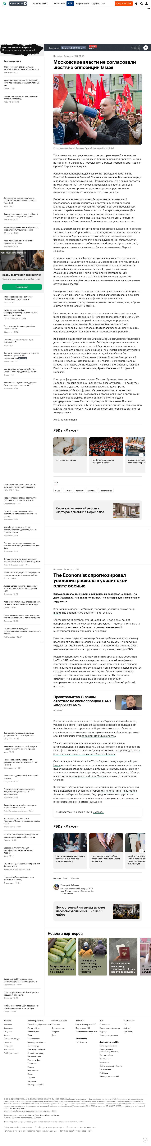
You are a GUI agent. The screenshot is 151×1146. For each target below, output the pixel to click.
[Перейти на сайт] (22, 50)
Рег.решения (105, 1058)
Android (126, 1028)
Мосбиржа (29, 1115)
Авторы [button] (57, 877)
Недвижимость (10, 767)
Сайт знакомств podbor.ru (111, 1065)
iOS (125, 1024)
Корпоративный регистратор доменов (109, 1050)
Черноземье (33, 1070)
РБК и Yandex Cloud (12, 318)
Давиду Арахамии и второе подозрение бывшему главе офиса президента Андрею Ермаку (96, 752)
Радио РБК (15, 4)
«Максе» (98, 811)
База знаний (9, 1049)
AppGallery (128, 1031)
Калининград (33, 1045)
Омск (30, 1035)
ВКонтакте (55, 1024)
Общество (8, 232)
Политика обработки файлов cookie (76, 1130)
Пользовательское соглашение (81, 1126)
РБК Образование (11, 1052)
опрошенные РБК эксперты (98, 735)
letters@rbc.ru (19, 1108)
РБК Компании (9, 636)
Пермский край (34, 1056)
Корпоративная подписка (86, 1031)
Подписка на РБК (83, 1028)
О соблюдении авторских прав (49, 1126)
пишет (57, 612)
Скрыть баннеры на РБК (86, 1024)
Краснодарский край (36, 1049)
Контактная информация (110, 1028)
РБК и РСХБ (8, 101)
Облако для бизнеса (108, 1045)
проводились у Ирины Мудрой (87, 776)
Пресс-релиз (9, 826)
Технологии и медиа (12, 1038)
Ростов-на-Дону (34, 1060)
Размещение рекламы (109, 1035)
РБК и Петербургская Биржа (15, 810)
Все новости (11, 61)
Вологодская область (36, 1042)
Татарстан (32, 1063)
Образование (9, 503)
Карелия (31, 1077)
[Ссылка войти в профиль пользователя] (146, 3)
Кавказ (30, 1074)
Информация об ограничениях (18, 1126)
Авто (6, 206)
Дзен (53, 1035)
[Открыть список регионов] (136, 3)
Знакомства (104, 1062)
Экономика (8, 361)
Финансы (7, 1042)
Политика (8, 72)
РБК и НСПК (9, 489)
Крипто (7, 839)
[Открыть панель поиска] (141, 3)
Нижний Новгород (35, 1052)
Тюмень (31, 1067)
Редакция (103, 1031)
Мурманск (32, 1081)
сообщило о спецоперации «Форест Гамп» (96, 763)
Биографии (8, 1045)
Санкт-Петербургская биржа (47, 1115)
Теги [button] (55, 481)
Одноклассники (58, 1028)
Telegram (55, 1031)
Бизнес (7, 302)
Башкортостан (34, 1038)
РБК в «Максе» (65, 430)
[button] (136, 3)
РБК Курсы (104, 1073)
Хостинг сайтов (106, 1055)
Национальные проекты (14, 869)
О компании (105, 1024)
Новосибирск (33, 1031)
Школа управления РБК (109, 1076)
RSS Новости (81, 1042)
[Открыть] (22, 4)
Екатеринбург (33, 1028)
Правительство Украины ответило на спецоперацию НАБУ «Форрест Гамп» (82, 701)
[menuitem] (40, 3)
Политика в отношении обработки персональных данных (30, 1130)
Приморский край (35, 1084)
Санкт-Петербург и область (39, 1024)
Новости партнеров (65, 933)
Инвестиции (9, 882)
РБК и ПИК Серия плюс (13, 564)
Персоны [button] (74, 877)
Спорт (6, 88)
